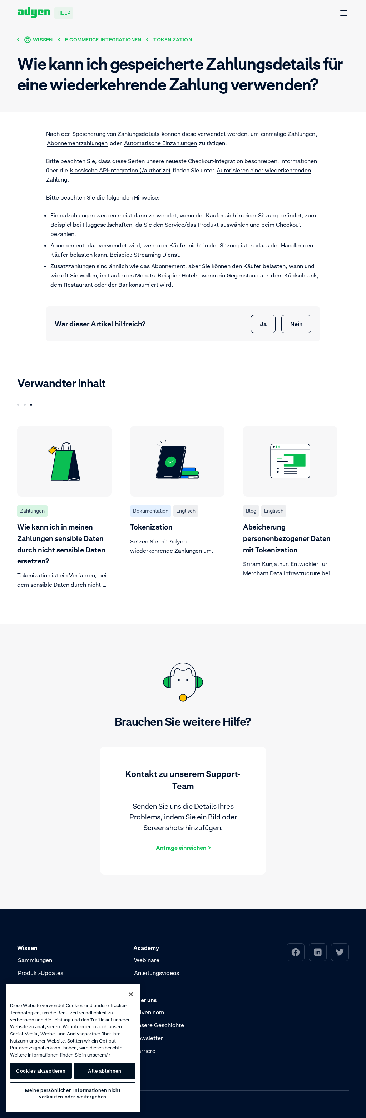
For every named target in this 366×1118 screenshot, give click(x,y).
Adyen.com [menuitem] (149, 1012)
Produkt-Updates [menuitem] (40, 972)
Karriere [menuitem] (144, 1050)
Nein (296, 323)
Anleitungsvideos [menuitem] (156, 972)
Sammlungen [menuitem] (35, 960)
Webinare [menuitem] (146, 960)
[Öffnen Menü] (344, 13)
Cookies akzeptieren (40, 1071)
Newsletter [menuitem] (148, 1037)
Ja (263, 323)
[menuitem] (296, 952)
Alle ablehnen (105, 1071)
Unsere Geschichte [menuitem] (159, 1025)
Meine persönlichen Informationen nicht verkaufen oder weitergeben (73, 1093)
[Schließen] (131, 994)
